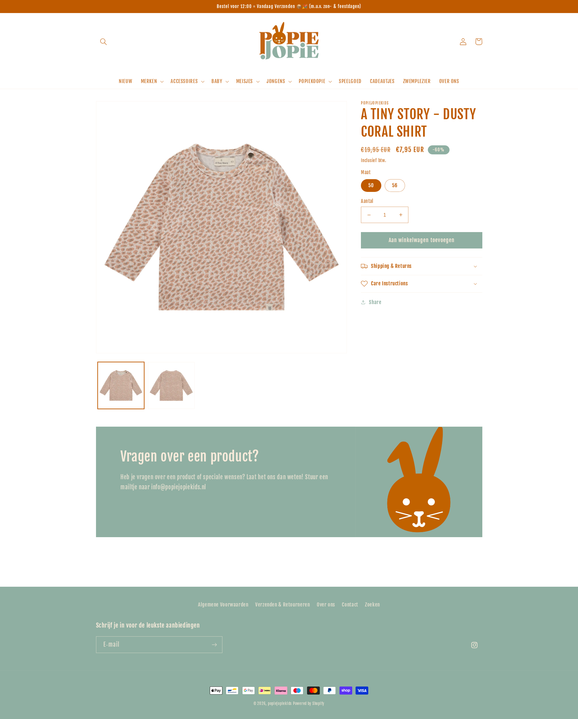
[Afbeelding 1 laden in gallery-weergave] (121, 385)
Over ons (326, 604)
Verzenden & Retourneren (282, 604)
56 (395, 185)
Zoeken (372, 604)
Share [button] (375, 302)
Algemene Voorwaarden (223, 604)
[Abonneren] (214, 644)
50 (371, 185)
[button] (103, 41)
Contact (350, 604)
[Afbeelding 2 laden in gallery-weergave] (171, 385)
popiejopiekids (280, 703)
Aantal (367, 201)
